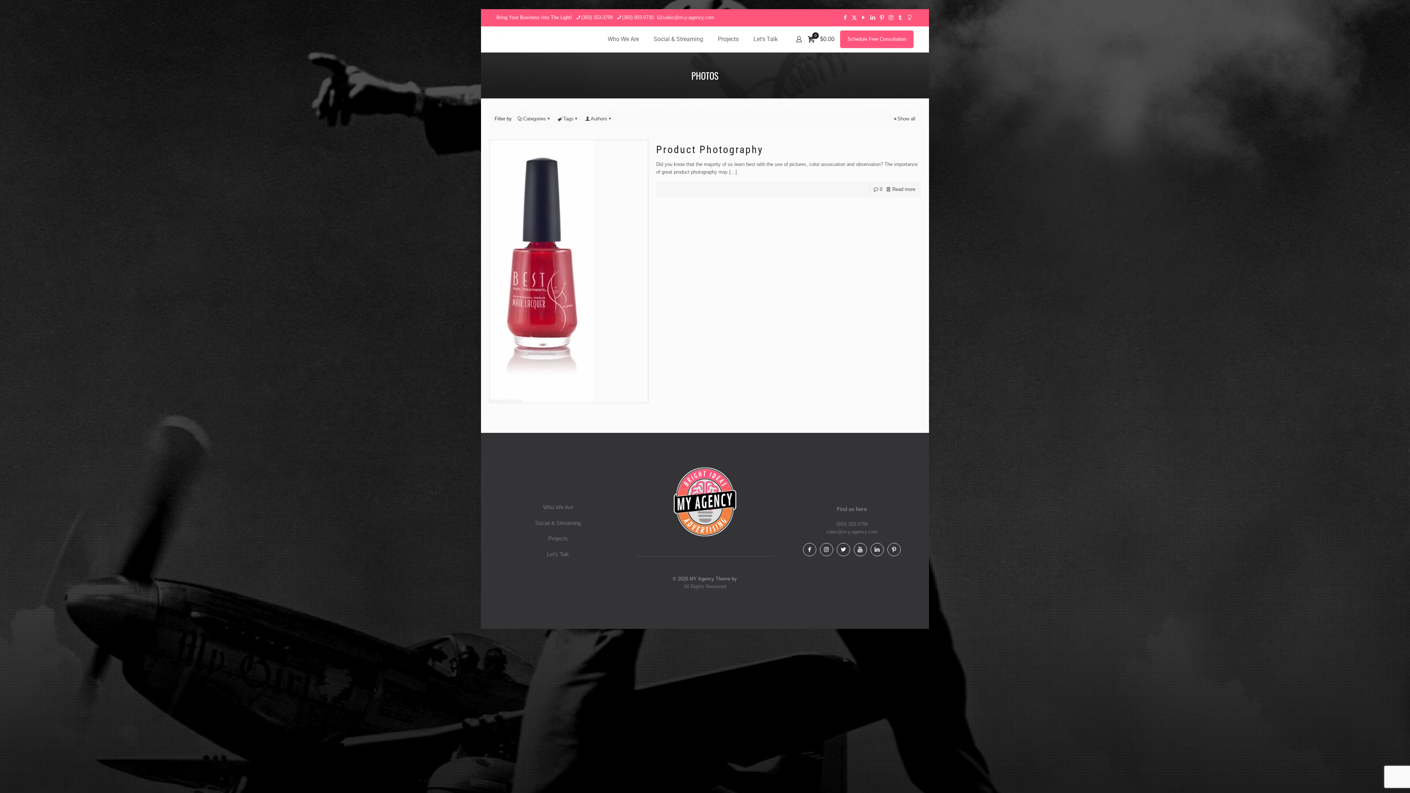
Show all (906, 119)
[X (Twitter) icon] (854, 17)
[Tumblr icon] (900, 17)
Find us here (852, 509)
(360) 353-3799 (597, 17)
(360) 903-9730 (638, 17)
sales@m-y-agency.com (688, 17)
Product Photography (709, 150)
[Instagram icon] (891, 17)
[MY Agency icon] (909, 17)
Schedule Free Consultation (876, 39)
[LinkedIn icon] (872, 17)
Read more (903, 189)
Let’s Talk (558, 554)
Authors (599, 119)
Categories (534, 119)
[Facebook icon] (845, 17)
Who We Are (558, 507)
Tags (568, 119)
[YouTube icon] (863, 17)
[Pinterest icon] (882, 17)
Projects (558, 538)
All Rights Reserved (705, 586)
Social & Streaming (558, 523)
